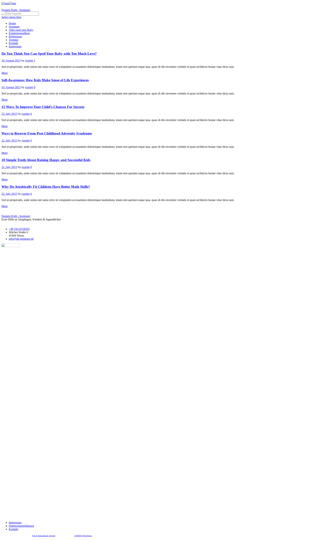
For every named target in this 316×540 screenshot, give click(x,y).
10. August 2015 (11, 60)
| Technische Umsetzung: (65, 536)
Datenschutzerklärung (21, 525)
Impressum (15, 46)
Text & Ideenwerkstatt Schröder (43, 536)
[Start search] (2, 14)
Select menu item (11, 17)
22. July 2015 (9, 140)
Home (12, 23)
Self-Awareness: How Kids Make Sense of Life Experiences (45, 80)
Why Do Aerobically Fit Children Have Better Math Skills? (45, 187)
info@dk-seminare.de (21, 238)
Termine (13, 39)
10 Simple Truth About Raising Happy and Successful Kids (45, 160)
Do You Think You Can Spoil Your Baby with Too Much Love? (49, 53)
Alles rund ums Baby (21, 29)
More (4, 73)
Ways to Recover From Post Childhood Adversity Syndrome (46, 133)
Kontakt (13, 43)
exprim (29, 60)
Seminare (14, 26)
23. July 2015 (9, 113)
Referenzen (15, 36)
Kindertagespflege (19, 33)
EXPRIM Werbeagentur (82, 536)
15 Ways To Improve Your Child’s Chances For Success (42, 107)
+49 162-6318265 (19, 228)
